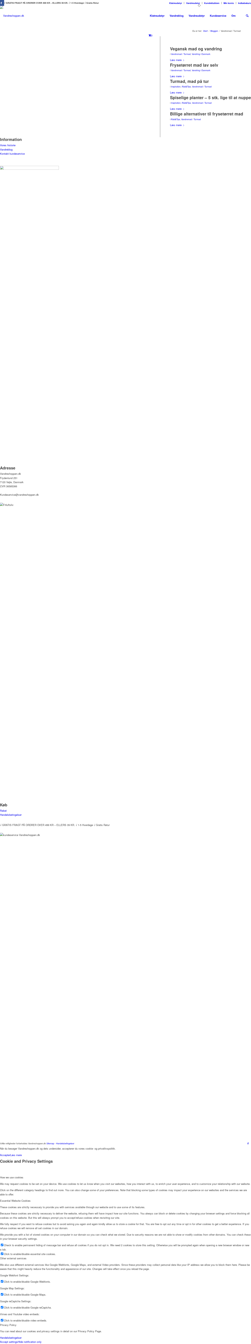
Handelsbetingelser (11, 815)
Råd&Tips (186, 86)
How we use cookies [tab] (11, 1177)
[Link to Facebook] (248, 1143)
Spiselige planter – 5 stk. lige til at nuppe (210, 97)
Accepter (5, 1155)
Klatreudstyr (175, 3)
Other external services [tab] (13, 1258)
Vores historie (7, 145)
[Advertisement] (75, 83)
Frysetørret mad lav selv (194, 65)
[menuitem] (175, 3)
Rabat (3, 810)
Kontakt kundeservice (12, 153)
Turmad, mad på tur (189, 81)
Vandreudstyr (193, 3)
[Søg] (247, 15)
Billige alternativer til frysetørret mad (206, 114)
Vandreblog (6, 149)
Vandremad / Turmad (181, 54)
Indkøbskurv (244, 3)
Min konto (229, 3)
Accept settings (9, 1342)
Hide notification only (30, 1342)
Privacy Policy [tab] (8, 1325)
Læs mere (176, 60)
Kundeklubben (211, 3)
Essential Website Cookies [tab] (15, 1200)
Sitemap (50, 1143)
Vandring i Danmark (201, 54)
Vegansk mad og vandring (196, 49)
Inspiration (176, 86)
